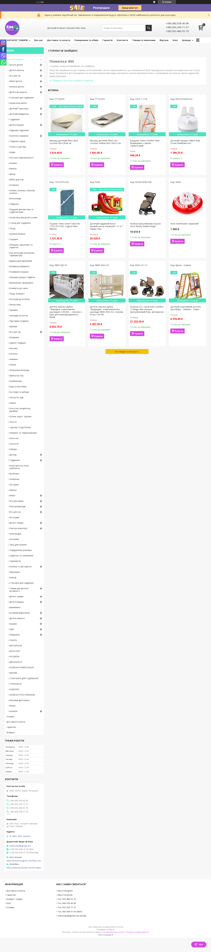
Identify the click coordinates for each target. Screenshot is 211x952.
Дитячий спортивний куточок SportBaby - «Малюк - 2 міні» (185, 308)
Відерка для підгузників (20, 260)
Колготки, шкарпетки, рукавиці (20, 409)
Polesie (12, 364)
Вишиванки (14, 607)
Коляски (13, 711)
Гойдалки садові (17, 141)
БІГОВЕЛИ (14, 656)
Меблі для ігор (16, 179)
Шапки (12, 403)
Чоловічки (14, 479)
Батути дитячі (16, 64)
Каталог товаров (14, 59)
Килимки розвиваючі (19, 266)
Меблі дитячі (15, 81)
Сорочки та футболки (20, 427)
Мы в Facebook (65, 894)
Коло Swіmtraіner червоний (184, 223)
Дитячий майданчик (19, 114)
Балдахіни (14, 337)
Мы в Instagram (65, 890)
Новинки (13, 359)
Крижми (13, 326)
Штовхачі (14, 185)
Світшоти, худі (16, 397)
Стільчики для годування (21, 97)
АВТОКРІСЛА (15, 645)
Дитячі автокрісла (18, 92)
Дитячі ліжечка (16, 70)
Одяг (11, 629)
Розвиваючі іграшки (19, 271)
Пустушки (14, 484)
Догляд (12, 454)
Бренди (186, 40)
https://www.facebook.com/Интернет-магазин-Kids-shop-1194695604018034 (24, 867)
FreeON (13, 640)
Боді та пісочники (17, 386)
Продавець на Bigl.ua (105, 929)
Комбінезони (15, 381)
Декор (12, 174)
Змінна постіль (16, 375)
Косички (13, 353)
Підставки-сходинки (19, 321)
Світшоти (14, 443)
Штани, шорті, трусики (20, 416)
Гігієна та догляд (17, 146)
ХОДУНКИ (14, 689)
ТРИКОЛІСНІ (15, 683)
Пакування (14, 634)
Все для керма (16, 501)
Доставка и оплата (15, 721)
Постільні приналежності (21, 157)
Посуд (12, 228)
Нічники (13, 163)
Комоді (12, 577)
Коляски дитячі (16, 86)
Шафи (12, 152)
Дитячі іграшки (16, 124)
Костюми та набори (19, 392)
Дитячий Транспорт (19, 108)
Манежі (13, 168)
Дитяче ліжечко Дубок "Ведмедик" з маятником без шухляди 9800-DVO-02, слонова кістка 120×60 (106, 310)
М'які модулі (15, 533)
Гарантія (108, 40)
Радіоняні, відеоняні (19, 130)
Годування (14, 119)
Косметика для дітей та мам (23, 217)
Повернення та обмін (86, 40)
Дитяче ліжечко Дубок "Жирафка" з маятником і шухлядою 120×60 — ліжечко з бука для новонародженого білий (66, 311)
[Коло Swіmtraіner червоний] (187, 203)
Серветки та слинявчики (21, 555)
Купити (58, 164)
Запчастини (15, 304)
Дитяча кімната (17, 618)
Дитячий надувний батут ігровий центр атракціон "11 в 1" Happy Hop (107, 226)
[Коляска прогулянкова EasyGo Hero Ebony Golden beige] (147, 203)
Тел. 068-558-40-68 (67, 903)
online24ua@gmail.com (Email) (72, 915)
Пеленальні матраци (19, 370)
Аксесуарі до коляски (19, 299)
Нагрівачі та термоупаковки (23, 432)
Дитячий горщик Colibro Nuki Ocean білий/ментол (185, 141)
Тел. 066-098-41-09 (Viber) (70, 911)
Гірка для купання (18, 544)
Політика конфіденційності (137, 932)
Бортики (13, 348)
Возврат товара (14, 899)
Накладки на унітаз (18, 315)
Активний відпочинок (19, 612)
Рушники (13, 310)
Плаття (13, 422)
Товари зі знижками (143, 40)
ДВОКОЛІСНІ (15, 662)
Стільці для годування (20, 223)
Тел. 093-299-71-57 (67, 907)
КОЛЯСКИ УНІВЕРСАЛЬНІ (21, 667)
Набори (13, 449)
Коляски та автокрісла (20, 566)
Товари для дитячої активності (19, 589)
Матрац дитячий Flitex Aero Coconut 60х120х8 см (64, 141)
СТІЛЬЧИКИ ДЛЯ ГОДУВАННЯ (23, 678)
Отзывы (10, 716)
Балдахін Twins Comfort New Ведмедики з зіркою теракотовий (145, 143)
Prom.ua (119, 927)
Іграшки (13, 623)
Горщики (13, 239)
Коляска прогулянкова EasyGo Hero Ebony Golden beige (145, 224)
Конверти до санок (18, 288)
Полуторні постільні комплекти (19, 467)
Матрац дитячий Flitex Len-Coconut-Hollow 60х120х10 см (105, 141)
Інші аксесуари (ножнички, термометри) (22, 254)
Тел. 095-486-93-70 (67, 899)
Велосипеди (15, 198)
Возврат (10, 732)
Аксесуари (14, 517)
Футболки (14, 473)
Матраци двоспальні (19, 700)
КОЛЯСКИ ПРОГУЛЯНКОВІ (22, 694)
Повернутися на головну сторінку (72, 80)
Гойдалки (14, 204)
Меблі (12, 495)
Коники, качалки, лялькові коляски (22, 191)
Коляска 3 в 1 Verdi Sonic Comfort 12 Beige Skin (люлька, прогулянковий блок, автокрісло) (147, 309)
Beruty (12, 705)
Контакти (122, 40)
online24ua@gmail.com (20, 846)
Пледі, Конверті (17, 293)
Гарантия (11, 727)
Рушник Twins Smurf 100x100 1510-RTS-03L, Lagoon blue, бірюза (65, 226)
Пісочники (14, 539)
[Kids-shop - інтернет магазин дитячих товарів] (12, 28)
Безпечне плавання (18, 135)
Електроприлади (17, 506)
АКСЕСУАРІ (14, 651)
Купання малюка (17, 233)
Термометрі (15, 561)
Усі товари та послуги (126, 351)
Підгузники (14, 572)
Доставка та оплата (58, 40)
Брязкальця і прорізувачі (21, 282)
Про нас (38, 40)
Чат (201, 944)
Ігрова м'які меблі (18, 103)
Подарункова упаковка (20, 550)
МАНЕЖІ (13, 673)
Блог (175, 40)
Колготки (14, 438)
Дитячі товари (16, 522)
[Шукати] (149, 28)
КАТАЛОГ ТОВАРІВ (17, 40)
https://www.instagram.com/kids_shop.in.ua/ (24, 860)
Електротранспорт (18, 528)
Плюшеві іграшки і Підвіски (22, 277)
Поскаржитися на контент (113, 932)
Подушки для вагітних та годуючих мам (21, 210)
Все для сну (15, 75)
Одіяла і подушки (17, 342)
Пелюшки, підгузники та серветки (20, 246)
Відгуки (164, 40)
